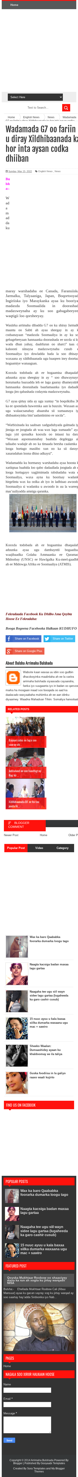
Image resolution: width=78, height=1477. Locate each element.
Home (14, 5)
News (58, 171)
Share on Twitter (63, 638)
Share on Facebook (27, 638)
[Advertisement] (39, 50)
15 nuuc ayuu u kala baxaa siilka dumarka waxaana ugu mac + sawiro (43, 1249)
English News (45, 171)
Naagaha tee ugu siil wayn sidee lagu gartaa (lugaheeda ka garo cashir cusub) (44, 1231)
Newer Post (11, 835)
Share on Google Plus (28, 651)
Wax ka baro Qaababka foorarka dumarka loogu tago (44, 1192)
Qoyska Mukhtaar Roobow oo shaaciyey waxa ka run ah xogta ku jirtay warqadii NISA (37, 1280)
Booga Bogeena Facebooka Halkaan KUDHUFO (41, 628)
